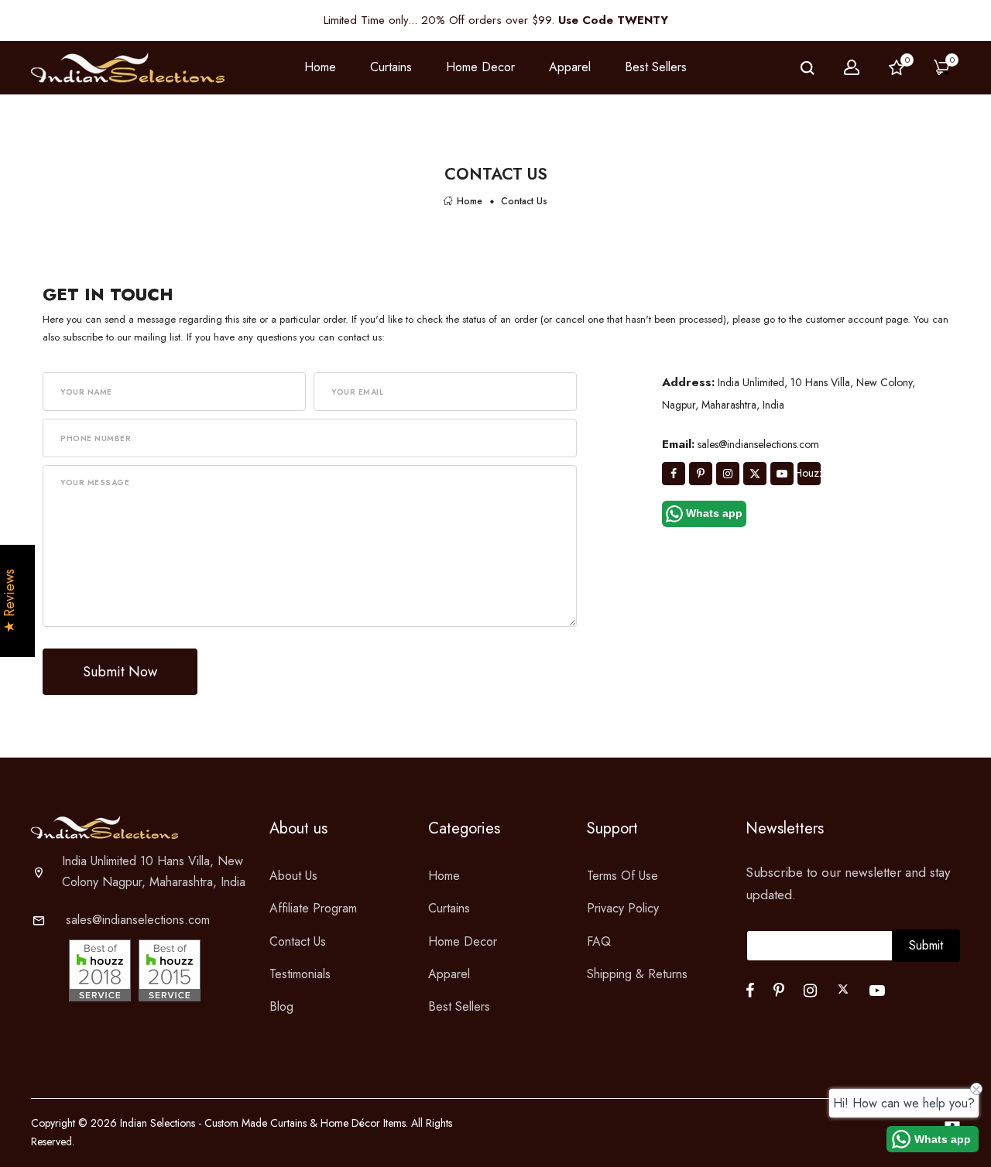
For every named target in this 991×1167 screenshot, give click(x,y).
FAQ (599, 941)
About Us (293, 876)
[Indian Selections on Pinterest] (700, 473)
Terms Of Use (622, 876)
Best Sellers (656, 67)
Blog (281, 1006)
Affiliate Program (313, 908)
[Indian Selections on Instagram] (727, 473)
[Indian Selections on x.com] (754, 473)
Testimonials (300, 974)
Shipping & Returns (637, 974)
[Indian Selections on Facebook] (673, 473)
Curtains (449, 908)
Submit (926, 945)
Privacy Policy (623, 908)
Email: (678, 444)
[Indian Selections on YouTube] (782, 473)
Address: (688, 382)
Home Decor (462, 941)
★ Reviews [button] (9, 601)
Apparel (449, 974)
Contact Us (297, 941)
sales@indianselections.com (138, 920)
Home (320, 67)
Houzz (809, 473)
